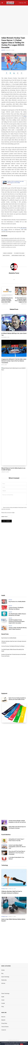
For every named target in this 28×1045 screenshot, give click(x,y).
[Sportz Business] (10, 2)
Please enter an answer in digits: (8, 512)
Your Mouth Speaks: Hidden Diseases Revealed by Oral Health (17, 614)
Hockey (3, 50)
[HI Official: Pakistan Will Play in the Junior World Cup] (14, 322)
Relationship (4, 980)
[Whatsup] (17, 73)
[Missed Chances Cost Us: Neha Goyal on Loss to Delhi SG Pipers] (14, 416)
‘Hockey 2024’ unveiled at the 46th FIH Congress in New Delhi (15, 182)
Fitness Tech (4, 888)
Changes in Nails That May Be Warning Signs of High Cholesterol (18, 628)
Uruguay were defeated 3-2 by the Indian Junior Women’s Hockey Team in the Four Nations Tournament (13, 360)
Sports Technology (5, 976)
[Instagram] (21, 73)
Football (3, 1003)
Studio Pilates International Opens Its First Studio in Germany (17, 827)
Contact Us (3, 1029)
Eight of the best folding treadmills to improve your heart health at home (17, 698)
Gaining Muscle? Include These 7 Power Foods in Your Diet (16, 840)
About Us (3, 1016)
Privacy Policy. (16, 1044)
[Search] (25, 2)
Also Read (9, 184)
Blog (2, 973)
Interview (3, 983)
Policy (2, 1006)
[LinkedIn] (14, 73)
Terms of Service (4, 1026)
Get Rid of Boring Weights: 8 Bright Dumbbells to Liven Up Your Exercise (17, 821)
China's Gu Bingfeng (7, 253)
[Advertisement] (14, 20)
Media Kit (3, 1020)
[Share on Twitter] (10, 73)
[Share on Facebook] (6, 73)
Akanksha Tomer (14, 273)
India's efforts (6, 255)
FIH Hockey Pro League (19, 253)
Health (10, 599)
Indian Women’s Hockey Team (18, 255)
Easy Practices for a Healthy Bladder (17, 601)
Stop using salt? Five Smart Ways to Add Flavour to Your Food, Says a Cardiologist (17, 853)
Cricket (2, 1000)
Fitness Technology (5, 993)
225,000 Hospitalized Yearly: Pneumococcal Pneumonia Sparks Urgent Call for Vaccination (17, 621)
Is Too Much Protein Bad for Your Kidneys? (16, 858)
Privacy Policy (4, 1023)
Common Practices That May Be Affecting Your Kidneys (16, 608)
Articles (3, 970)
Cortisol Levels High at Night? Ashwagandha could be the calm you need (17, 847)
